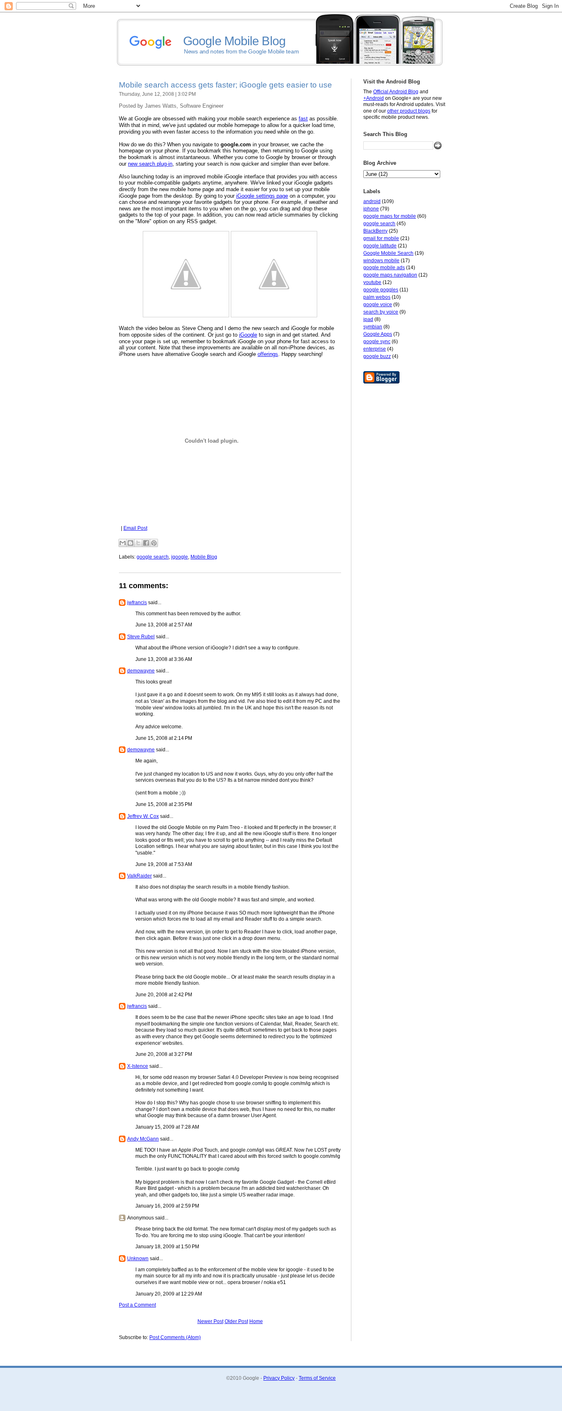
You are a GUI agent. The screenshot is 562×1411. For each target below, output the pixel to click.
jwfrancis (137, 602)
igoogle (179, 557)
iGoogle (248, 335)
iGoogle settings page (262, 196)
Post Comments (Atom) (175, 1337)
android (372, 201)
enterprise (374, 349)
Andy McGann (143, 1139)
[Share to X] (138, 543)
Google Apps (377, 334)
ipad (368, 319)
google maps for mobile (389, 216)
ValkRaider (139, 876)
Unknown (138, 1258)
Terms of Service (317, 1378)
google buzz (377, 356)
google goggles (380, 290)
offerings (268, 354)
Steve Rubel (141, 637)
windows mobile (381, 260)
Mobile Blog (203, 557)
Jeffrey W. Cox (143, 816)
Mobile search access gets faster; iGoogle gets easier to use (225, 85)
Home (256, 1321)
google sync (376, 341)
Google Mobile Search (388, 253)
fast (303, 118)
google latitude (380, 246)
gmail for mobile (381, 238)
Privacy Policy (279, 1378)
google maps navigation (390, 275)
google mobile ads (384, 267)
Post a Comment (137, 1305)
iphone (371, 209)
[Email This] (122, 543)
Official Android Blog (395, 92)
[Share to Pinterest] (154, 543)
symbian (372, 327)
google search (379, 223)
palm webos (376, 297)
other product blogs (408, 111)
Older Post (236, 1321)
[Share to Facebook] (146, 543)
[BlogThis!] (130, 543)
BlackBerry (375, 231)
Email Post (135, 528)
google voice (377, 304)
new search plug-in (150, 164)
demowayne (141, 671)
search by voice (380, 312)
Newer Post (210, 1321)
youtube (372, 282)
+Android (373, 98)
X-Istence (137, 1066)
